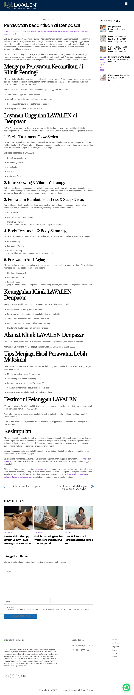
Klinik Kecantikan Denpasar (26, 486)
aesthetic (26, 31)
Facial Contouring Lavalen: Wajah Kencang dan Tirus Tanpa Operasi (48, 540)
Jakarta (7, 477)
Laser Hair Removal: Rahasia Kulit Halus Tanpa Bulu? (79, 540)
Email (55, 601)
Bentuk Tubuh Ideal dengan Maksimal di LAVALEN (71, 487)
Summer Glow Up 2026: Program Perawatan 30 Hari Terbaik (119, 59)
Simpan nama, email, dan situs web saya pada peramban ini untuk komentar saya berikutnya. (49, 610)
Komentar (11, 571)
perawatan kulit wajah (70, 31)
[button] (126, 687)
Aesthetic (16, 31)
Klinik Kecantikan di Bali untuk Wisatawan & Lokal (119, 77)
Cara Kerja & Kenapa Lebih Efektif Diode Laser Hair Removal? (117, 49)
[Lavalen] (20, 8)
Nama (9, 601)
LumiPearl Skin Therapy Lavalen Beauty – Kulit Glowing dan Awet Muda (17, 540)
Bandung (15, 477)
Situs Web (10, 608)
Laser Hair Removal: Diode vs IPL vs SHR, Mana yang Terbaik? (117, 39)
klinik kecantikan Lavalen (74, 474)
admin (6, 31)
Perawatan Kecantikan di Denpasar (42, 25)
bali (30, 477)
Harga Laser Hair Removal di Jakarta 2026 (116, 29)
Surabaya (23, 477)
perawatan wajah (42, 469)
